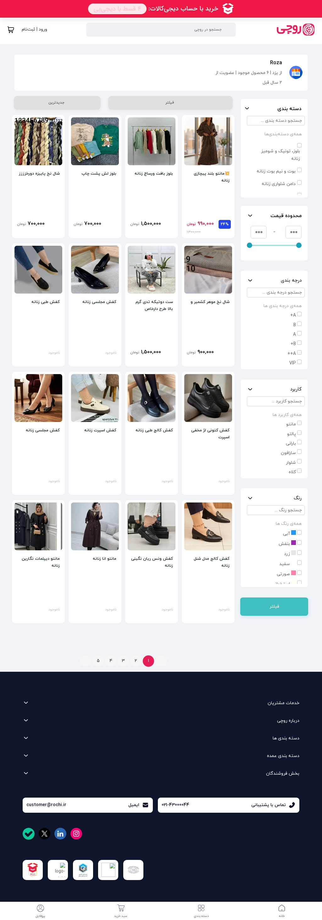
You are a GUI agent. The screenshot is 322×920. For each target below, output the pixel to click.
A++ (291, 354)
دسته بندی (289, 108)
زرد (287, 554)
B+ (293, 344)
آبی (287, 534)
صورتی (284, 574)
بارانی (291, 443)
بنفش (285, 544)
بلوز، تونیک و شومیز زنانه (280, 155)
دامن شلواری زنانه (279, 184)
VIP (292, 363)
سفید (285, 564)
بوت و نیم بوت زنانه (276, 171)
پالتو (291, 434)
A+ (293, 315)
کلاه (292, 472)
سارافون (288, 453)
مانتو (291, 424)
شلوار (291, 463)
